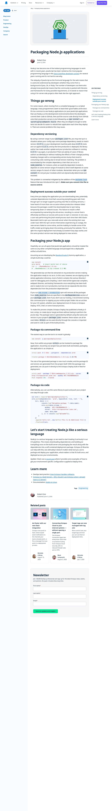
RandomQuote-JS (62, 255)
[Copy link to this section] (56, 101)
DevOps (5, 27)
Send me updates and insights (45, 611)
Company (6, 31)
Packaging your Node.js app (101, 104)
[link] (40, 535)
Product (6, 20)
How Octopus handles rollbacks (62, 474)
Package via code (98, 111)
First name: (36, 586)
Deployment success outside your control (101, 100)
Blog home (6, 16)
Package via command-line (101, 108)
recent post (50, 459)
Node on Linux (51, 482)
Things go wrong (97, 93)
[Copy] (87, 262)
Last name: (36, 593)
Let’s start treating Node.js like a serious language (101, 115)
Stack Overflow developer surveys (66, 74)
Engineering (83, 488)
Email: (35, 601)
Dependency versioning (100, 96)
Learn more (95, 119)
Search (5, 35)
